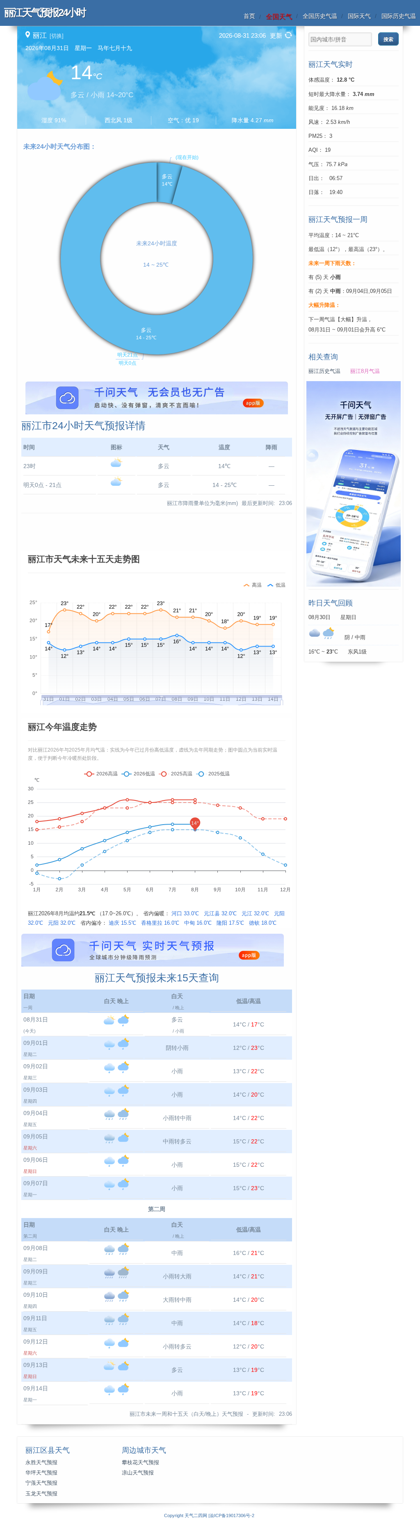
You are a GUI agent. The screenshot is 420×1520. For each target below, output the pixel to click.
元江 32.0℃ (255, 913)
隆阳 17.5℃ (230, 923)
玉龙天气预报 (41, 1494)
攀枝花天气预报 (140, 1462)
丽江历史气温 (324, 371)
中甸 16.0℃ (198, 923)
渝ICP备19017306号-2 (232, 1515)
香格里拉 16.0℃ (160, 923)
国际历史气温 (398, 16)
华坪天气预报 (41, 1473)
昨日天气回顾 (330, 603)
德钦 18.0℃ (262, 923)
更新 (276, 35)
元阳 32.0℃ (61, 923)
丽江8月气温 (365, 371)
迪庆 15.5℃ (122, 923)
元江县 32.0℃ (220, 913)
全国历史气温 (320, 16)
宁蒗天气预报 (41, 1483)
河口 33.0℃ (185, 913)
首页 (249, 16)
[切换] (57, 36)
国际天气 (359, 16)
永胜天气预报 (41, 1462)
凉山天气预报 (138, 1473)
